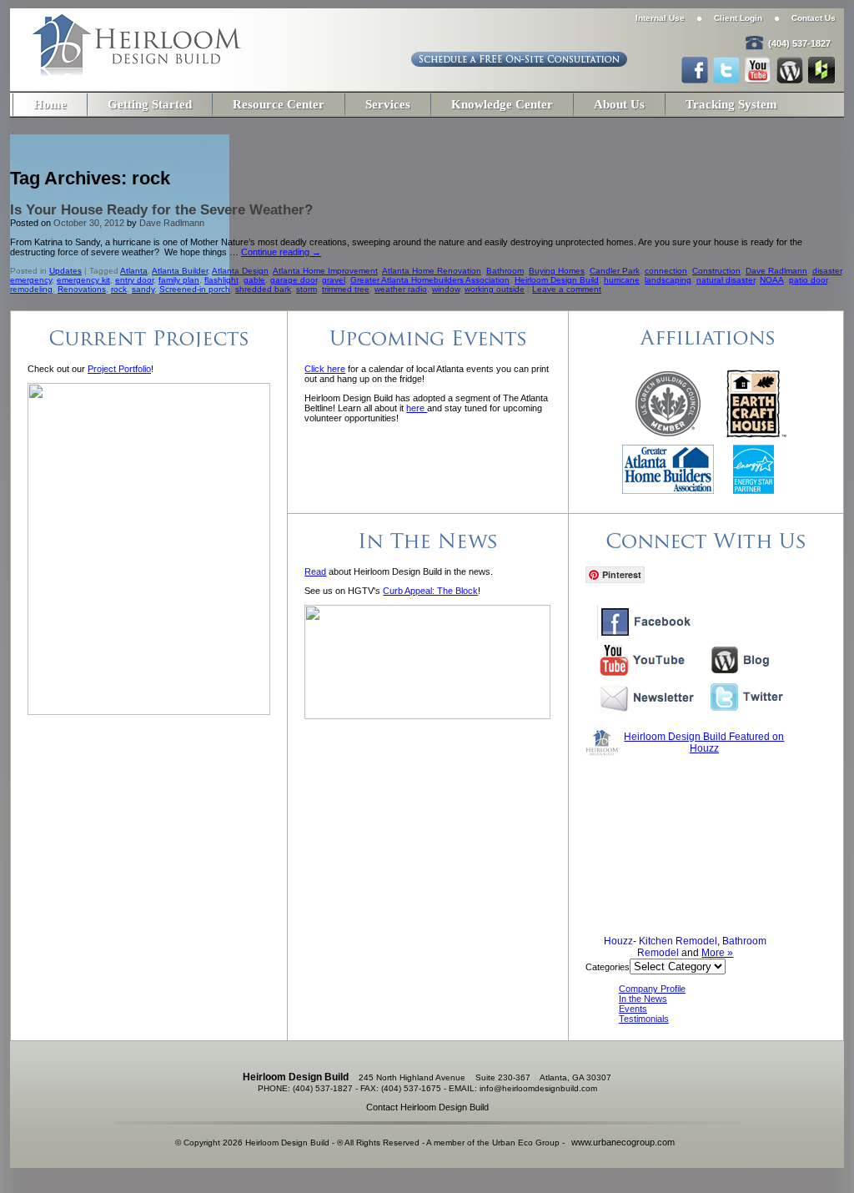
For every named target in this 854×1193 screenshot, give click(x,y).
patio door (808, 279)
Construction (716, 270)
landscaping (668, 279)
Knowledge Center (502, 104)
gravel (333, 279)
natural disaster (725, 279)
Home (50, 104)
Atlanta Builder (180, 270)
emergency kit (83, 279)
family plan (178, 279)
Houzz (618, 941)
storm (306, 289)
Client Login (738, 18)
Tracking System (731, 104)
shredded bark (263, 289)
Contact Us (813, 18)
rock (119, 289)
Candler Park (615, 270)
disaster (826, 270)
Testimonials (644, 1019)
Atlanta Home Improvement (325, 270)
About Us (619, 104)
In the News (643, 999)
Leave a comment (566, 289)
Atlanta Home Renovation (431, 270)
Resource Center (278, 104)
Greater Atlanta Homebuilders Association (430, 279)
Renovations (82, 289)
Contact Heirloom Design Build (427, 1107)
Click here (324, 369)
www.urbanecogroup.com (623, 1142)
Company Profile (652, 989)
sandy (143, 289)
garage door (293, 279)
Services (387, 104)
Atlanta (134, 270)
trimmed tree (345, 289)
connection (666, 270)
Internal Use (660, 18)
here (416, 408)
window (446, 289)
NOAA (772, 279)
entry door (134, 279)
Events (633, 1009)
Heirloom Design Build (557, 279)
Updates (65, 270)
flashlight (221, 279)
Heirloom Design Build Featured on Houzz (704, 742)
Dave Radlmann (171, 223)
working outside (495, 289)
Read (315, 571)
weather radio (400, 289)
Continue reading (281, 252)
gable (254, 279)
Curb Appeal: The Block (430, 591)
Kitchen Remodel (678, 941)
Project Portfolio (119, 369)
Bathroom (505, 270)
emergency (31, 279)
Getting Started (150, 104)
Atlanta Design (240, 270)
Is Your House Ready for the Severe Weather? (161, 209)
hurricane (622, 279)
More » (717, 953)
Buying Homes (557, 270)
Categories (607, 967)
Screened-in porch (194, 289)
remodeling (31, 289)
